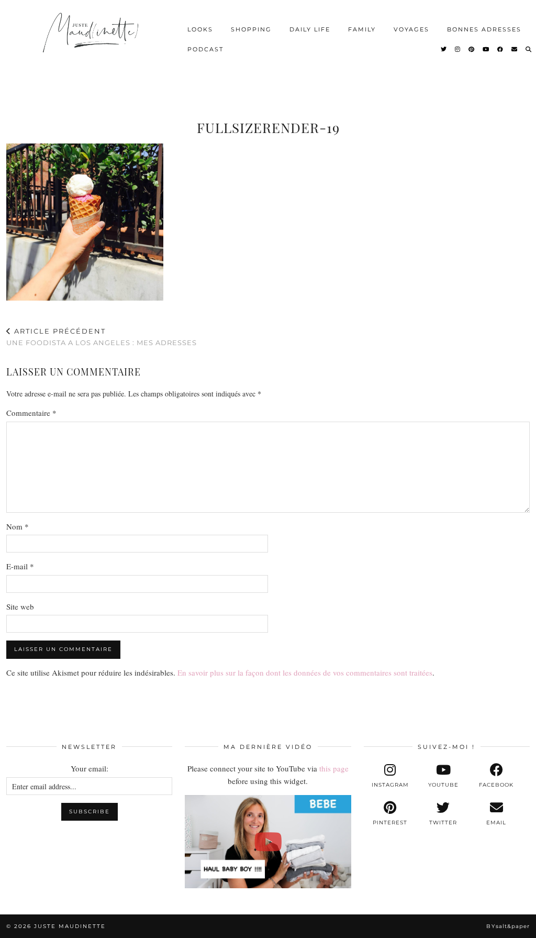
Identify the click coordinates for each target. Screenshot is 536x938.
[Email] (514, 49)
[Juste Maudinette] (92, 39)
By (508, 926)
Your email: (89, 768)
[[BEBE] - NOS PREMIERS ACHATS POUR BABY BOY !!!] (268, 841)
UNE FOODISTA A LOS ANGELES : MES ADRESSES (101, 337)
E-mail (20, 566)
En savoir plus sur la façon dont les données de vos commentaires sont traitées (304, 672)
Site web (20, 606)
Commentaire (31, 412)
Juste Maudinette (70, 926)
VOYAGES (411, 29)
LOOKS (200, 29)
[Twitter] (444, 49)
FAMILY (362, 29)
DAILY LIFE (309, 29)
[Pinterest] (471, 49)
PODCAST (205, 49)
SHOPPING (251, 29)
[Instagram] (458, 49)
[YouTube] (486, 49)
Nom (17, 526)
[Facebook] (500, 49)
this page (334, 768)
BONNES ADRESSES (484, 29)
